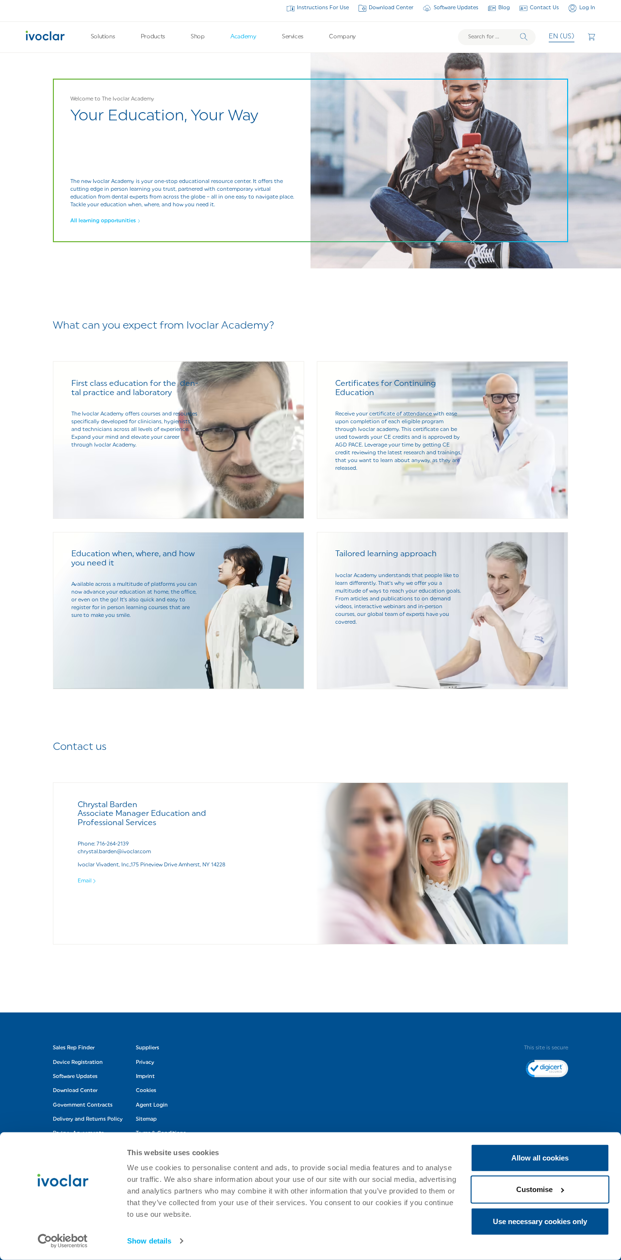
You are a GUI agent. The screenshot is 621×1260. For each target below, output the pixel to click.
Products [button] (153, 37)
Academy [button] (243, 37)
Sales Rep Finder (74, 1048)
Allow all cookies (540, 1158)
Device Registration (78, 1062)
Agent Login (152, 1105)
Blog (504, 8)
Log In (587, 8)
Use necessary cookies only (540, 1221)
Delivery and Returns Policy (88, 1119)
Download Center (391, 8)
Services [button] (292, 37)
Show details (149, 1241)
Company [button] (342, 37)
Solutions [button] (103, 37)
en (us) (561, 36)
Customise (534, 1189)
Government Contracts (83, 1105)
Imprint (145, 1076)
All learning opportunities (103, 221)
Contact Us (544, 8)
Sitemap (146, 1119)
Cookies (146, 1091)
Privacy (145, 1062)
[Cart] (591, 37)
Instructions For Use (323, 8)
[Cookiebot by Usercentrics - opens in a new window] (62, 1241)
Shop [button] (198, 37)
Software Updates (456, 8)
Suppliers (147, 1048)
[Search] (523, 37)
